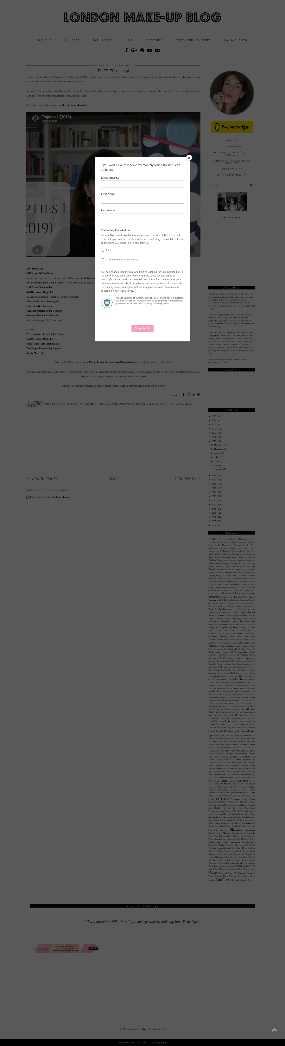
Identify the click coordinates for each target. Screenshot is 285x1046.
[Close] (189, 158)
